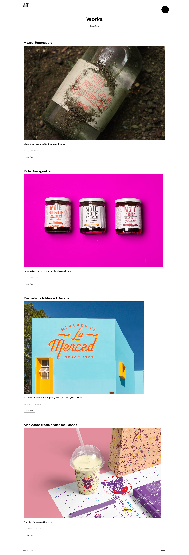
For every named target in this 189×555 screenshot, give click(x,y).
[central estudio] (25, 5)
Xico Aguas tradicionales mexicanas (50, 424)
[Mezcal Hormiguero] (94, 93)
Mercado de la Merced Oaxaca (46, 298)
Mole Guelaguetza (37, 171)
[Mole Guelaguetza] (94, 220)
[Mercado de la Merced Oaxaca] (94, 347)
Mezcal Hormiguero (38, 42)
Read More (29, 157)
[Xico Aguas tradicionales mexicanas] (94, 473)
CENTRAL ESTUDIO (27, 550)
